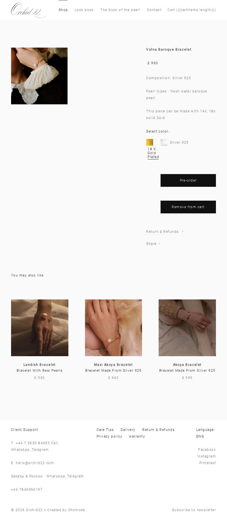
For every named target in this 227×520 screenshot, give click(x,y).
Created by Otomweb (66, 510)
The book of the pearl (120, 10)
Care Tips (105, 430)
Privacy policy (109, 436)
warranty (137, 436)
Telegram (40, 450)
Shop (63, 10)
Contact (154, 10)
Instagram (206, 456)
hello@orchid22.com (35, 463)
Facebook (207, 450)
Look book (84, 10)
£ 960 (153, 63)
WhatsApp (20, 450)
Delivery (128, 430)
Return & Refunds (158, 430)
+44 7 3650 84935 (33, 443)
